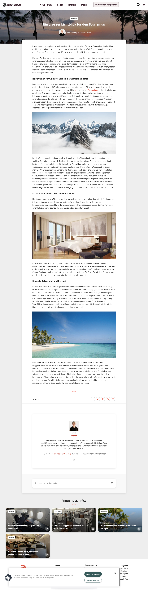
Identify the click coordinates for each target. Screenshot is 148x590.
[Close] (115, 573)
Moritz (73, 32)
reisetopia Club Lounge (63, 453)
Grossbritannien (94, 90)
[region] (64, 577)
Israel (76, 90)
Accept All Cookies (93, 574)
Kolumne (74, 18)
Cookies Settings (93, 580)
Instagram (124, 573)
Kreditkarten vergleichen (106, 4)
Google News (124, 579)
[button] (8, 577)
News (42, 4)
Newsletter (124, 568)
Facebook (124, 571)
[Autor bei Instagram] (74, 460)
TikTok (124, 576)
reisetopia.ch (14, 5)
